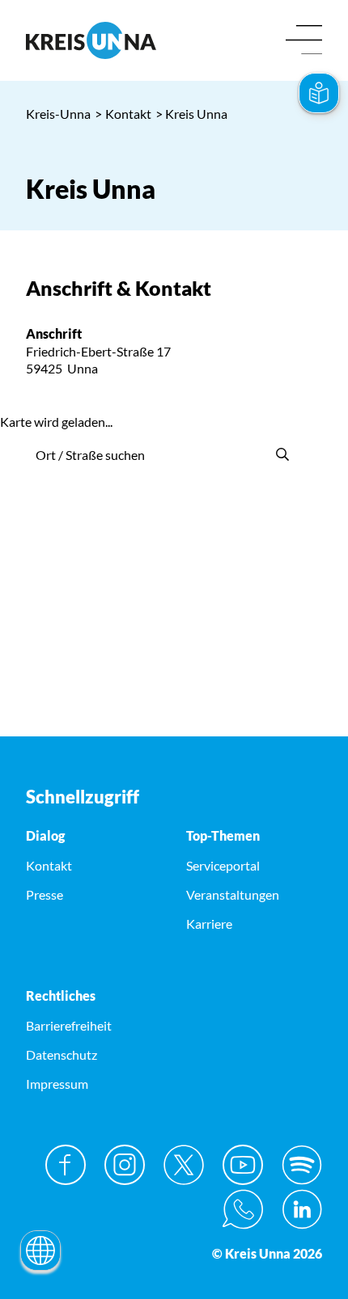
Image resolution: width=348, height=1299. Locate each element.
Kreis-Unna (58, 113)
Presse (44, 894)
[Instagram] (124, 1165)
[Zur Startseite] (94, 40)
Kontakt (123, 113)
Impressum (57, 1083)
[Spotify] (302, 1165)
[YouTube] (243, 1165)
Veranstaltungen (232, 894)
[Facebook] (65, 1165)
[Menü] (304, 41)
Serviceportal (223, 865)
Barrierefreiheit (69, 1025)
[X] (183, 1165)
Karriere (209, 923)
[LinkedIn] (302, 1209)
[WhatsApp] (243, 1209)
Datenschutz (61, 1054)
